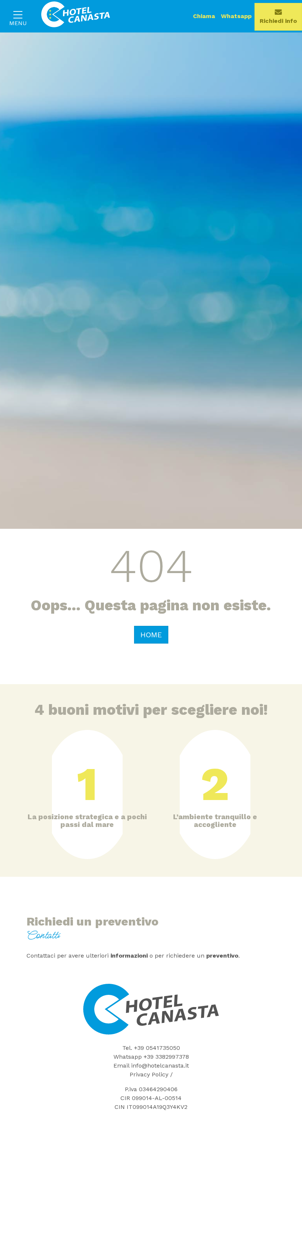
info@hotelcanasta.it (160, 1065)
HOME (151, 634)
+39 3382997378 (166, 1056)
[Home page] (71, 16)
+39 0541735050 (157, 1047)
